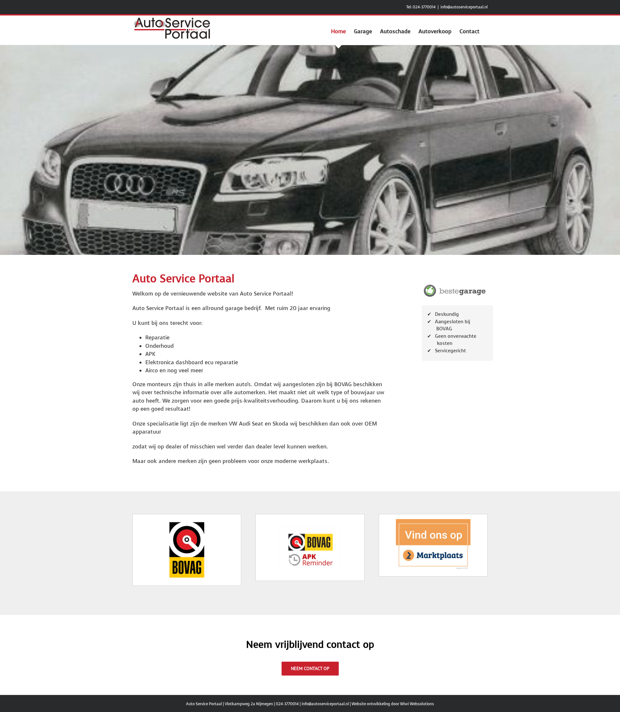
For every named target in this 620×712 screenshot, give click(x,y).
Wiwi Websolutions (417, 704)
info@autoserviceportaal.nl (464, 7)
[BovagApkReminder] (309, 529)
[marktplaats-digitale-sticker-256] (433, 522)
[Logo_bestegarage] (455, 285)
